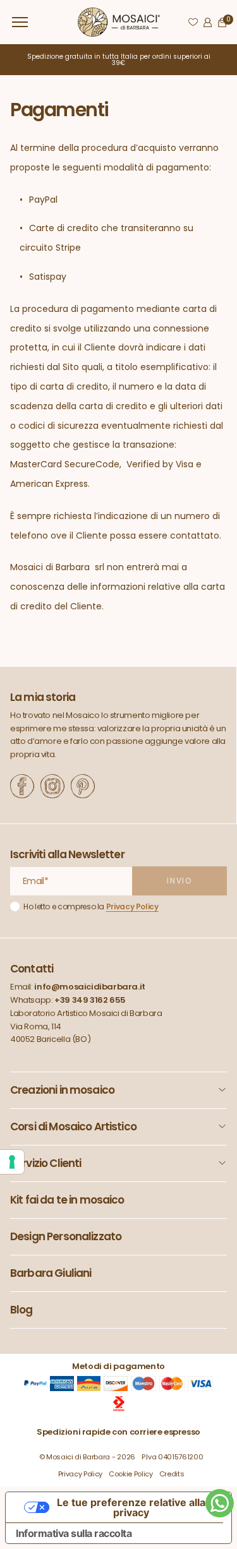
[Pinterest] (83, 786)
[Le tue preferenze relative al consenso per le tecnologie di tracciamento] (12, 1162)
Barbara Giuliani (50, 1273)
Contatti (31, 969)
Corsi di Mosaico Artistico (73, 1126)
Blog (21, 1309)
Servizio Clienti (45, 1163)
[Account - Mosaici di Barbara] (207, 22)
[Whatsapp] (219, 1503)
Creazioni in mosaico (62, 1089)
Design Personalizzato (65, 1236)
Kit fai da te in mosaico (67, 1199)
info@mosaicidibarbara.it (89, 987)
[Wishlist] (193, 22)
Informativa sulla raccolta (74, 1533)
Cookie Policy (131, 1474)
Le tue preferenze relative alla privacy (131, 1507)
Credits (172, 1474)
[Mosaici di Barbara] (119, 22)
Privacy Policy (132, 906)
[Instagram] (52, 786)
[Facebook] (22, 786)
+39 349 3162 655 (90, 1000)
